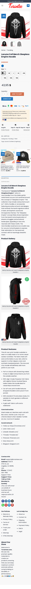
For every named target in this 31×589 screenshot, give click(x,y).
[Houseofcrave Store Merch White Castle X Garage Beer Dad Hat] (8, 156)
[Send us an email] (12, 501)
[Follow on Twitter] (9, 501)
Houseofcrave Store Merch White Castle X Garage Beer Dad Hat (7, 167)
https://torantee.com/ (17, 426)
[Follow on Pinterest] (6, 505)
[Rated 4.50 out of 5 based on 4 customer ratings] (15, 62)
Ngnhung (17, 141)
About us (22, 514)
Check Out (7, 99)
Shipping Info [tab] (5, 181)
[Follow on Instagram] (6, 501)
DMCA (21, 528)
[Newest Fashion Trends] (15, 5)
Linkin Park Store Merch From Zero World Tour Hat (23, 167)
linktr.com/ (11, 429)
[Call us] (2, 505)
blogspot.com (14, 444)
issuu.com (10, 441)
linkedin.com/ (13, 432)
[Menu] (2, 5)
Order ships (15, 130)
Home (3, 50)
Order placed (5, 130)
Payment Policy (24, 525)
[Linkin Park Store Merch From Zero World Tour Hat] (23, 156)
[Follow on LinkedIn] (9, 505)
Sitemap (6, 533)
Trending (10, 50)
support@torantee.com (14, 459)
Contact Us (22, 517)
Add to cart (17, 94)
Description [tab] (5, 178)
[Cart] (28, 5)
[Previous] (4, 25)
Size (3, 69)
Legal (20, 531)
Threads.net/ (13, 435)
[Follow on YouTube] (12, 505)
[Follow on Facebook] (2, 501)
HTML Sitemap (8, 536)
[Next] (27, 25)
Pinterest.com (14, 438)
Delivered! (27, 130)
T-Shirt (15, 138)
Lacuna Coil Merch (10, 141)
